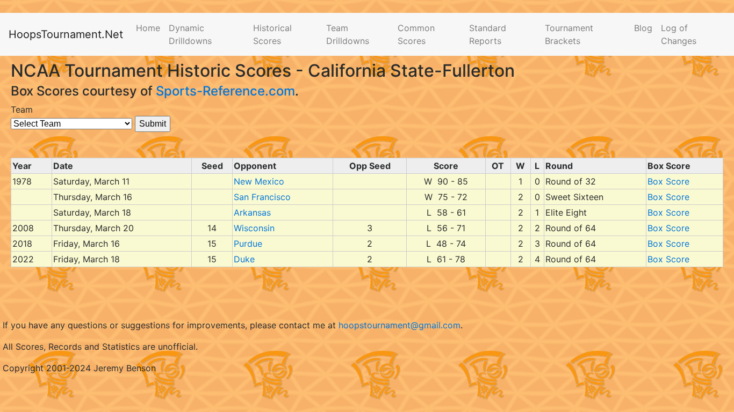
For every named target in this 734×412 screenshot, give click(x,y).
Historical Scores (272, 34)
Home (148, 28)
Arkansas (252, 212)
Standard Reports (487, 34)
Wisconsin (254, 228)
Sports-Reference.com (225, 91)
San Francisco (262, 197)
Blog (643, 28)
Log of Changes (678, 34)
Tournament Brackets (569, 34)
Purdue (248, 243)
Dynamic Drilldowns (190, 34)
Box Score (668, 181)
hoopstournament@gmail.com (399, 325)
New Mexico (259, 181)
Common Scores (416, 34)
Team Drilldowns (347, 34)
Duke (244, 259)
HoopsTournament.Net (66, 34)
